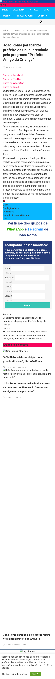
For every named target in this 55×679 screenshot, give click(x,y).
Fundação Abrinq (11, 208)
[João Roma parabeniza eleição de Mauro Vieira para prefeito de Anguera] (27, 628)
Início (5, 10)
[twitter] (14, 22)
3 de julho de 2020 (14, 67)
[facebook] (19, 22)
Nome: (8, 268)
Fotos (46, 10)
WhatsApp (15, 229)
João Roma (18, 10)
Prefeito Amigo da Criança (16, 215)
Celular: (8, 296)
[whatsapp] (41, 22)
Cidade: (8, 286)
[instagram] (25, 22)
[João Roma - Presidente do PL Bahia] (19, 1)
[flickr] (35, 22)
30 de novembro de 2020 (16, 367)
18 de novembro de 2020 (16, 645)
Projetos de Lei (25, 16)
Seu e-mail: (10, 277)
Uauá (5, 218)
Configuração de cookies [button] (15, 674)
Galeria (6, 16)
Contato (42, 16)
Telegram (35, 229)
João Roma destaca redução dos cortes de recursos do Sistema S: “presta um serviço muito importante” (26, 387)
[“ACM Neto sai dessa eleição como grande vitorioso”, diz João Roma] (16, 351)
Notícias (33, 10)
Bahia (6, 204)
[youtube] (30, 22)
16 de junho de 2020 (14, 398)
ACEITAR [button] (35, 674)
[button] (3, 5)
